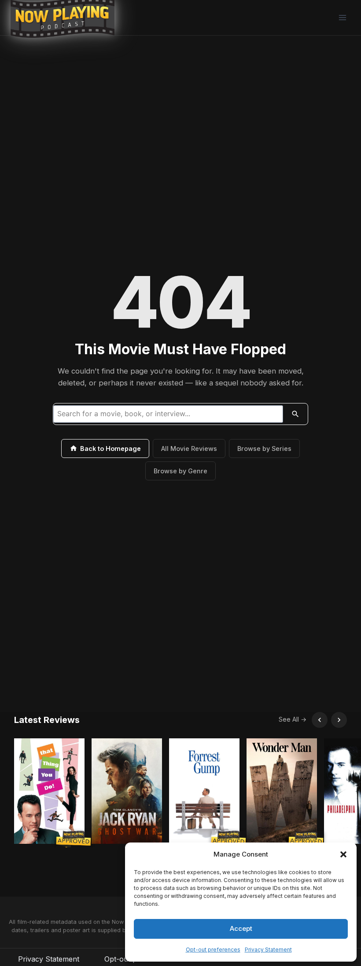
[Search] (295, 414)
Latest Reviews (47, 720)
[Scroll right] (339, 720)
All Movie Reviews (189, 448)
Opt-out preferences (213, 949)
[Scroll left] (320, 720)
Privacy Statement (268, 949)
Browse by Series (264, 448)
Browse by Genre (180, 471)
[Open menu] (342, 17)
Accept (241, 928)
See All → (292, 719)
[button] (343, 854)
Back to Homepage (110, 448)
